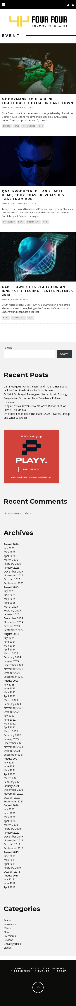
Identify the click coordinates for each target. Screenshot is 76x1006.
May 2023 (9, 692)
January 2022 (11, 739)
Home (19, 968)
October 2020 (12, 797)
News (16, 126)
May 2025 (9, 599)
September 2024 (13, 630)
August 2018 (11, 875)
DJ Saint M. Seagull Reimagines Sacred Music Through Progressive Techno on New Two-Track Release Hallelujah (36, 398)
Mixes (7, 928)
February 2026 (12, 563)
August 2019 (11, 852)
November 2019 (13, 840)
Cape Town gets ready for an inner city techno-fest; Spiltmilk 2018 (37, 291)
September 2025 (13, 583)
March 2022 (11, 731)
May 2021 (9, 770)
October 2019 (12, 844)
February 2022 (12, 735)
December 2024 (13, 618)
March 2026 (11, 560)
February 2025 (12, 610)
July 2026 (9, 548)
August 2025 (11, 587)
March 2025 (11, 606)
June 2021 (9, 766)
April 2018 (9, 887)
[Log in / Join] (73, 4)
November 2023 (13, 669)
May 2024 (9, 645)
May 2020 (9, 817)
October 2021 (12, 751)
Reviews (8, 940)
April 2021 (9, 774)
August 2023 (11, 680)
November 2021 (13, 747)
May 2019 (9, 860)
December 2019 (13, 836)
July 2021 (9, 762)
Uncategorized (12, 944)
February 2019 (12, 867)
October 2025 (12, 579)
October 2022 (12, 712)
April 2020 (9, 821)
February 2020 (12, 828)
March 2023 (11, 700)
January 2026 (11, 567)
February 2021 (12, 782)
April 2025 (9, 602)
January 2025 (11, 614)
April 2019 (9, 864)
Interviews (9, 222)
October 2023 (12, 673)
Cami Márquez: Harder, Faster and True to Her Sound (36, 386)
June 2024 (9, 641)
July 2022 (9, 715)
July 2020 (9, 809)
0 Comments (29, 126)
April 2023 (9, 696)
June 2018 (9, 883)
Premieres (10, 936)
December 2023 (13, 665)
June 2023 (9, 688)
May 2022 (9, 723)
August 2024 (11, 634)
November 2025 (13, 575)
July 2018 (9, 879)
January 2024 (11, 661)
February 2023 (12, 704)
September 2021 (13, 754)
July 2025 (9, 591)
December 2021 (13, 743)
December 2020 (13, 789)
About (62, 971)
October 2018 (12, 871)
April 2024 (9, 649)
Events (6, 126)
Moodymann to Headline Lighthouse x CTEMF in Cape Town (37, 101)
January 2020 (11, 832)
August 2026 (11, 544)
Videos (8, 947)
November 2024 (13, 622)
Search (8, 348)
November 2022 (13, 708)
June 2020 (9, 813)
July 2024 (9, 637)
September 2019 (13, 848)
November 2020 (13, 793)
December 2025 (13, 571)
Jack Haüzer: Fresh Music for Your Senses (28, 390)
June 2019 (9, 856)
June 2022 (9, 719)
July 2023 (9, 684)
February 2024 (12, 657)
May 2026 (9, 552)
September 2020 (13, 801)
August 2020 (11, 805)
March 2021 (11, 778)
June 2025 (9, 595)
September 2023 (13, 676)
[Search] (68, 4)
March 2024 (11, 653)
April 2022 (9, 727)
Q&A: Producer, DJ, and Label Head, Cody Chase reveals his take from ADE (33, 195)
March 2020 (11, 825)
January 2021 (11, 786)
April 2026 (9, 556)
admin (5, 108)
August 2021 (11, 758)
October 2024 (12, 626)
